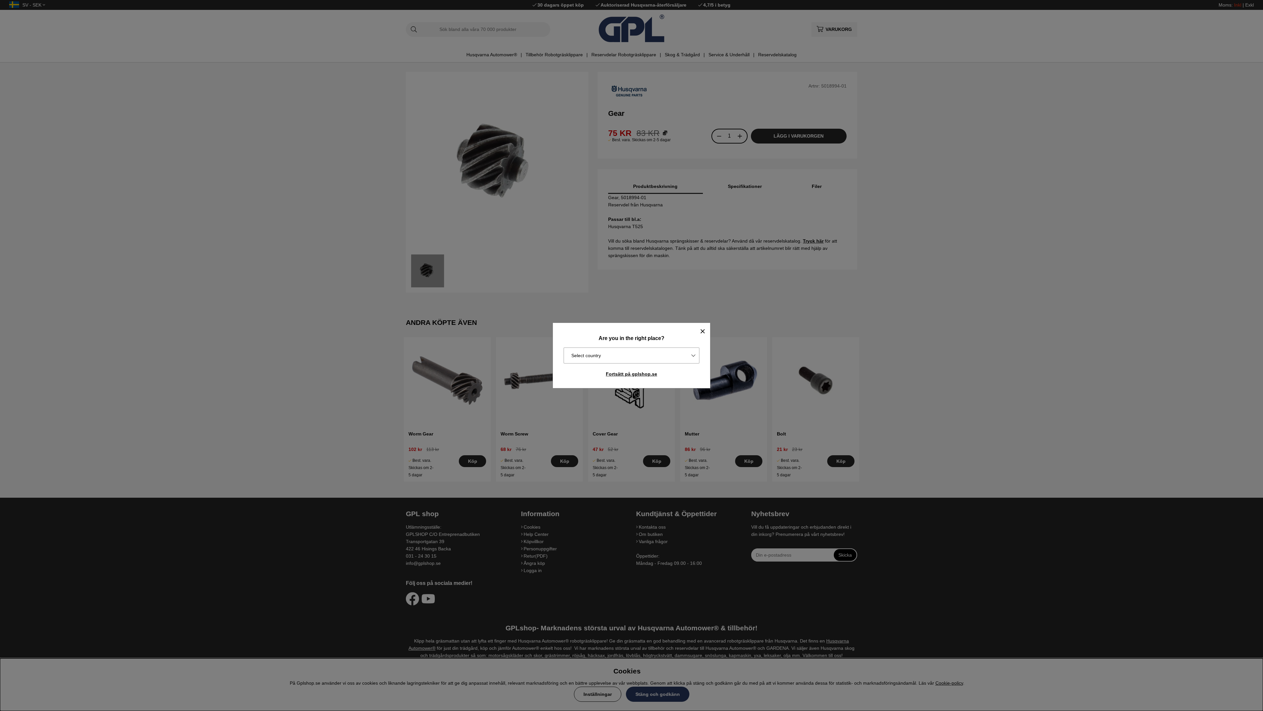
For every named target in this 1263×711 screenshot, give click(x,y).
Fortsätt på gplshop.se (631, 374)
